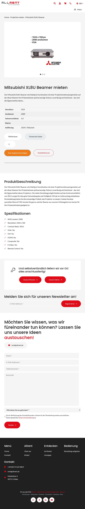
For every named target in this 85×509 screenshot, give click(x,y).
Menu (79, 9)
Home (6, 17)
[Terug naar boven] (80, 504)
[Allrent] (10, 3)
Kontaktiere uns (44, 153)
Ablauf (26, 455)
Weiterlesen (12, 136)
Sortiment (48, 451)
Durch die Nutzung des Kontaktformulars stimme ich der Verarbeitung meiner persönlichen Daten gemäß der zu (37, 416)
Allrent (33, 492)
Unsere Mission (29, 280)
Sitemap (62, 492)
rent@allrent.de (17, 345)
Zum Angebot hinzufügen (17, 153)
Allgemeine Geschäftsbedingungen (48, 492)
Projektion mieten (17, 17)
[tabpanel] (42, 49)
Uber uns (27, 451)
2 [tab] (42, 74)
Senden (11, 425)
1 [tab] (40, 74)
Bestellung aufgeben (72, 451)
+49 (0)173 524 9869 (16, 467)
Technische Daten (35, 136)
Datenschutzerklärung (26, 418)
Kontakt (7, 455)
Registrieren (69, 304)
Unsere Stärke (54, 280)
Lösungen (47, 455)
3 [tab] (44, 74)
